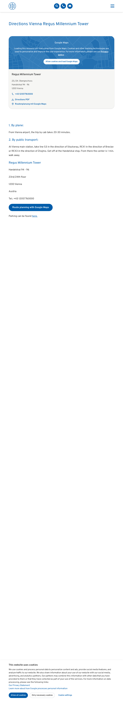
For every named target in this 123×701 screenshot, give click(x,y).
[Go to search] (56, 6)
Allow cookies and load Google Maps (62, 61)
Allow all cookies (18, 695)
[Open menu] (112, 6)
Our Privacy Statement (19, 685)
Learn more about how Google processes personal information (38, 688)
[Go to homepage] (12, 6)
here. (35, 216)
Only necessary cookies (42, 695)
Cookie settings (65, 695)
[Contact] (63, 6)
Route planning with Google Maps (30, 207)
